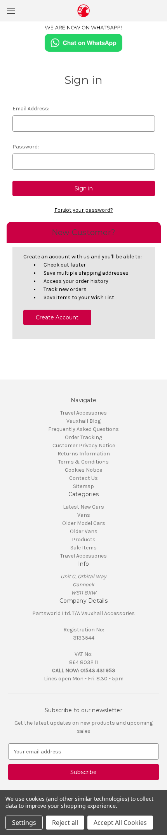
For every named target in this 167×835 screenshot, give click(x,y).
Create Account (57, 317)
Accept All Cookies (120, 822)
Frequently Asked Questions (83, 429)
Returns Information (83, 453)
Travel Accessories (83, 413)
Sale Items (83, 547)
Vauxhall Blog (83, 421)
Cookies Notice (83, 470)
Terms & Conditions (83, 461)
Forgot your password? (83, 210)
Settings (24, 822)
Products (84, 539)
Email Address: (30, 108)
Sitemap (83, 486)
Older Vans (83, 531)
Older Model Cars (83, 523)
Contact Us (83, 478)
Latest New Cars (83, 507)
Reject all (65, 822)
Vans (83, 515)
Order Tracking (83, 437)
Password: (25, 146)
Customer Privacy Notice (83, 445)
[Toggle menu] (10, 10)
